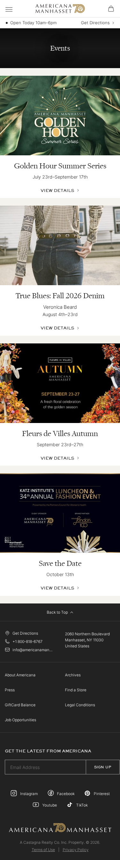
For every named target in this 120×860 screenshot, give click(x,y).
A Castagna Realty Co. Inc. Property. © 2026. (60, 842)
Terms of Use (43, 849)
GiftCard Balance (20, 704)
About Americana (20, 675)
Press (10, 689)
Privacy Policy (76, 849)
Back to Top (58, 612)
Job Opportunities (20, 719)
